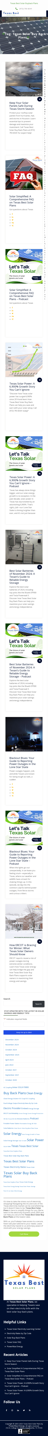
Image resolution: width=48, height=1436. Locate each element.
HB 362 (5, 1119)
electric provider (12, 1108)
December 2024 (12, 1039)
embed (24, 1108)
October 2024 (11, 1050)
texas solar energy (26, 1182)
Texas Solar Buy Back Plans (20, 1175)
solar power (35, 1140)
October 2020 (11, 1080)
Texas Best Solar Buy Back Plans (16, 1156)
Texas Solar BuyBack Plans (11, 1182)
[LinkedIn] (18, 1410)
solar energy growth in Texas (30, 1134)
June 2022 (9, 1065)
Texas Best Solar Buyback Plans (24, 3)
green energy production (35, 1113)
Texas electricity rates (14, 1167)
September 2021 (12, 1075)
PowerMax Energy (15, 1346)
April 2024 (9, 1060)
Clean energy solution (11, 1099)
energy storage (33, 1109)
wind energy (18, 1191)
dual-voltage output (10, 1103)
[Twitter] (24, 1410)
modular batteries (23, 1119)
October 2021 (11, 1070)
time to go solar (8, 1191)
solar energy (12, 1133)
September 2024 (12, 1055)
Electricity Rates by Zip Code (27, 1103)
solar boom (17, 1128)
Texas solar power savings (27, 1186)
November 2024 (12, 1044)
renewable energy (25, 1123)
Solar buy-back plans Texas (30, 1128)
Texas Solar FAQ (14, 1342)
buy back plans (14, 1093)
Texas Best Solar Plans (18, 1161)
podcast (34, 1118)
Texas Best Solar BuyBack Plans (12, 1151)
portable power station (11, 1123)
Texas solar (30, 1167)
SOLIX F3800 (7, 1146)
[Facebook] (6, 1410)
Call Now (24, 1234)
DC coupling (30, 1099)
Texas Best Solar (28, 1146)
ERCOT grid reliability (10, 1113)
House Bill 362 (12, 1119)
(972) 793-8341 (25, 8)
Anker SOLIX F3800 (20, 1087)
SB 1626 (34, 1123)
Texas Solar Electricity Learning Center (24, 1329)
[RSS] (30, 1410)
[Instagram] (12, 1410)
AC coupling (7, 1087)
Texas (15, 1146)
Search (6, 999)
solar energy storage (10, 1141)
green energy (23, 1113)
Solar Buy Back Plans (16, 1337)
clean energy (34, 1093)
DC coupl (22, 1099)
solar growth (23, 1140)
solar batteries (8, 1128)
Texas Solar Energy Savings (11, 1186)
